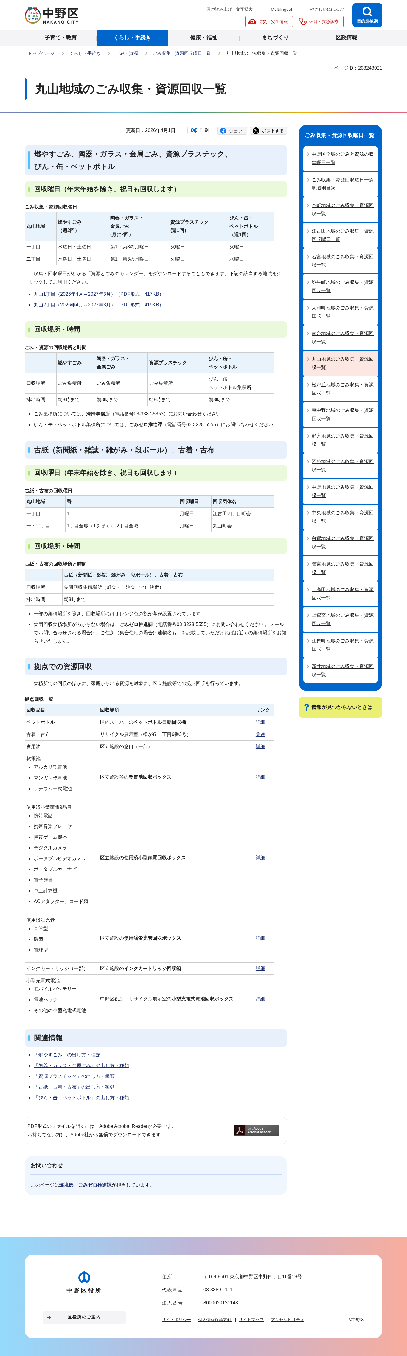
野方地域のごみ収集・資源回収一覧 (343, 440)
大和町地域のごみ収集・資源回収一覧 (343, 312)
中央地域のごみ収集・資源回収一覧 (343, 517)
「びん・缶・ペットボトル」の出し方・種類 (81, 1097)
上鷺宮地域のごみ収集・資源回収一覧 (343, 619)
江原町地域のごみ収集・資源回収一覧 (343, 645)
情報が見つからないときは (342, 707)
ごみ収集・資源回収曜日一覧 (182, 53)
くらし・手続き (85, 53)
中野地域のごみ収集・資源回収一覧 (343, 491)
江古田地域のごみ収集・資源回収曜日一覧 (343, 235)
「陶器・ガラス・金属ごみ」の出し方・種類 (81, 1065)
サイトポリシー (176, 1319)
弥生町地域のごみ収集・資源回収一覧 (343, 286)
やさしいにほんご (327, 9)
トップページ (41, 53)
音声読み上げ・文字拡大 (230, 9)
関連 (260, 734)
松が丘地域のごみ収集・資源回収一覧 (343, 389)
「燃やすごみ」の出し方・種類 (67, 1054)
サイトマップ (251, 1319)
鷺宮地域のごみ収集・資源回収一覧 (343, 568)
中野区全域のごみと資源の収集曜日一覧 (343, 158)
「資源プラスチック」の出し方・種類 (74, 1076)
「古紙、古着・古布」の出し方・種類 (74, 1086)
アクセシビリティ (287, 1319)
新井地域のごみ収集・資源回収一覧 (343, 670)
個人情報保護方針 (215, 1319)
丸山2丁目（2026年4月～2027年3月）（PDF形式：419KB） (99, 304)
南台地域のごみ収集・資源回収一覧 (343, 337)
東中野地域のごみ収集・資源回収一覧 (343, 414)
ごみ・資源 (127, 53)
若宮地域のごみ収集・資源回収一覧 (343, 260)
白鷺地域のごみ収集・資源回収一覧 (343, 542)
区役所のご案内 (84, 1317)
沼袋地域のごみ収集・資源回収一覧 (343, 465)
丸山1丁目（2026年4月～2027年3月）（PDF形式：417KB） (99, 294)
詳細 (260, 722)
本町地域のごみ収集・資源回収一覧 (343, 209)
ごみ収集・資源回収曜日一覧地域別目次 (343, 184)
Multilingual (281, 9)
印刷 (204, 130)
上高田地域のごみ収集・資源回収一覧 (343, 593)
